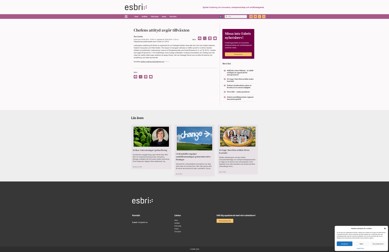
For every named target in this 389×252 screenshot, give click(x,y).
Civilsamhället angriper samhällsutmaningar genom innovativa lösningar (193, 156)
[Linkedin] (251, 16)
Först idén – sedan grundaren (238, 92)
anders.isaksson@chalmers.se (152, 62)
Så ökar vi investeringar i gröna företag (150, 150)
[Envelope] (263, 16)
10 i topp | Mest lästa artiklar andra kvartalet (240, 80)
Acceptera (344, 244)
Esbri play (155, 16)
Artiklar (145, 16)
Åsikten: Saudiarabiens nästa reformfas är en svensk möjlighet (239, 86)
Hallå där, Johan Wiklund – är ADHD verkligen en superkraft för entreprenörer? (240, 72)
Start (136, 16)
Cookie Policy (360, 248)
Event (164, 16)
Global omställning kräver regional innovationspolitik (240, 98)
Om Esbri (173, 16)
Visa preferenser (378, 244)
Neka (361, 244)
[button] (385, 228)
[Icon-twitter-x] (259, 16)
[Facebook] (255, 16)
